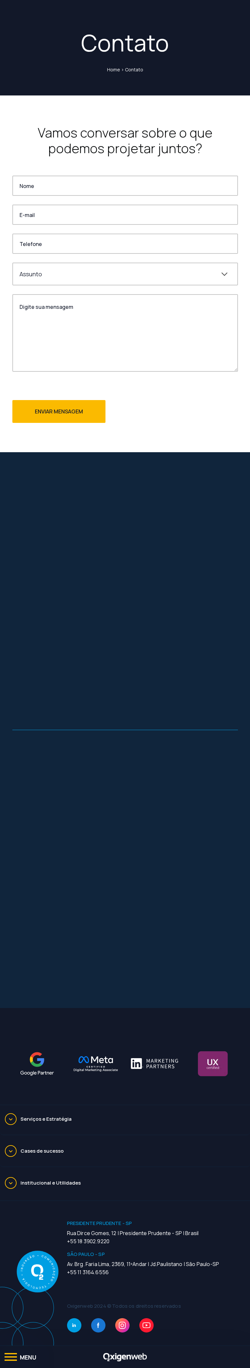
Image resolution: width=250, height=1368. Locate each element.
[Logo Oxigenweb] (125, 1356)
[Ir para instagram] (122, 1325)
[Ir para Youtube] (146, 1325)
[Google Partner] (37, 1064)
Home (113, 69)
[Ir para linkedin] (74, 1325)
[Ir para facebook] (98, 1325)
